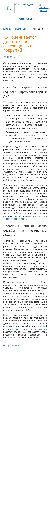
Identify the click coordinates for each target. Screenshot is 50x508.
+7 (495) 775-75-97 (26, 19)
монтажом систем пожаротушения (27, 329)
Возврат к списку (11, 345)
